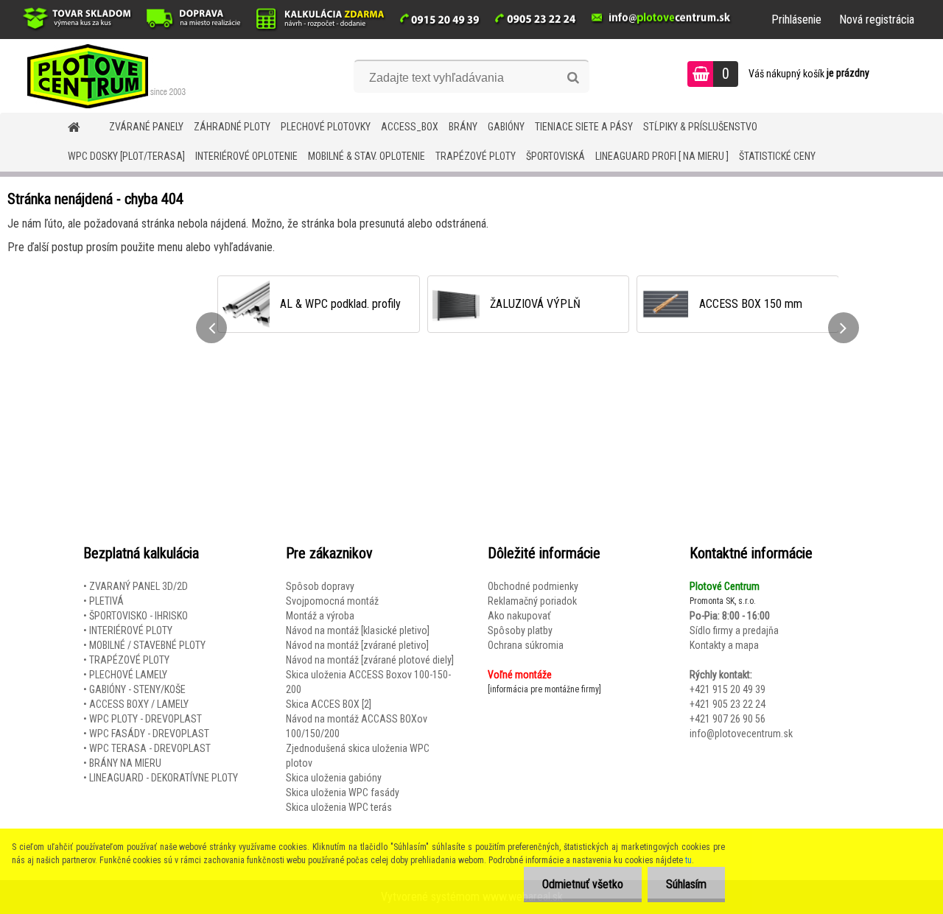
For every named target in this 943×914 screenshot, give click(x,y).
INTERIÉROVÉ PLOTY (130, 630)
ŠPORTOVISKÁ (555, 156)
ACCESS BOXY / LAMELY (139, 704)
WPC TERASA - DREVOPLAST (150, 748)
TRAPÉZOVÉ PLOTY (475, 156)
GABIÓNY (506, 127)
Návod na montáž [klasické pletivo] (358, 630)
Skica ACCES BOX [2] (328, 704)
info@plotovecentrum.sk (741, 733)
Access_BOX (409, 127)
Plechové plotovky (326, 127)
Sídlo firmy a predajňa (734, 630)
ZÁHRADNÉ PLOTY (232, 127)
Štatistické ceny (777, 156)
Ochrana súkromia (526, 645)
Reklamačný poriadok (532, 601)
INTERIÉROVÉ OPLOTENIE (246, 156)
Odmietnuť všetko (582, 884)
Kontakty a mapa (724, 645)
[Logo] (101, 76)
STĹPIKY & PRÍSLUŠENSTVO (700, 127)
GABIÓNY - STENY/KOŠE (137, 689)
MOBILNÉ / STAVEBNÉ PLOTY (147, 645)
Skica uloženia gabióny (334, 778)
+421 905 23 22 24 (727, 704)
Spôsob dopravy (320, 586)
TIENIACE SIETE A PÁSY (584, 127)
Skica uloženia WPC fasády (342, 792)
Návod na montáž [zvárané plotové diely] (370, 660)
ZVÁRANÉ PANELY (146, 127)
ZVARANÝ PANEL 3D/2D (138, 586)
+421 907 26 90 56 (727, 719)
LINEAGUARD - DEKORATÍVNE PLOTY (163, 778)
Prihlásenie (796, 20)
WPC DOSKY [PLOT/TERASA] (126, 156)
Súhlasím (686, 884)
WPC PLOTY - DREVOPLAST (145, 719)
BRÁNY (463, 127)
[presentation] (211, 327)
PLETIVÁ (106, 601)
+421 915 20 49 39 (727, 689)
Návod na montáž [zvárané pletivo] (357, 645)
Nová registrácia (876, 20)
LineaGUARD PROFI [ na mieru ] (662, 156)
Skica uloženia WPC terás (339, 807)
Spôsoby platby (520, 630)
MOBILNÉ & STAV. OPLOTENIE (366, 156)
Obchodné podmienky (533, 586)
